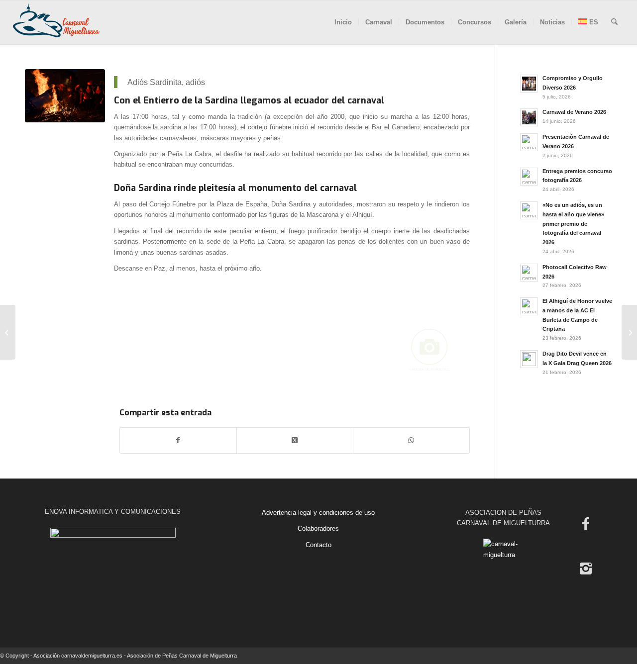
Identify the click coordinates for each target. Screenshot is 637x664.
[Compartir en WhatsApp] (411, 440)
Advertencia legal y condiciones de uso (318, 512)
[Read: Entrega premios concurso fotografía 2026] (529, 177)
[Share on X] (295, 440)
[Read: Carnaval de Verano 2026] (529, 117)
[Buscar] (614, 22)
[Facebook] (586, 523)
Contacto (318, 545)
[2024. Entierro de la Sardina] (65, 95)
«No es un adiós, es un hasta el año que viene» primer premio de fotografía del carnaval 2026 (573, 223)
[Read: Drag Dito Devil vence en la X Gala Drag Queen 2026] (529, 359)
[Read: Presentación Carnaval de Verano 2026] (529, 142)
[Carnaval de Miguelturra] (56, 22)
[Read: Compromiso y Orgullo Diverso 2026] (529, 84)
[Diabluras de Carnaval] (629, 332)
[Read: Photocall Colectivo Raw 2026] (529, 273)
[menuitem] (343, 22)
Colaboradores (318, 528)
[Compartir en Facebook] (178, 440)
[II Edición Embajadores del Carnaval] (7, 332)
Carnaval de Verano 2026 (574, 112)
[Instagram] (586, 568)
